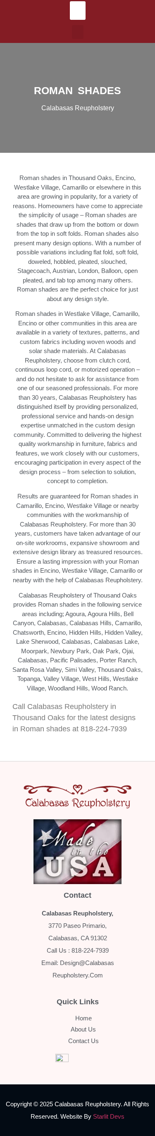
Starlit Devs (108, 1116)
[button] (78, 10)
